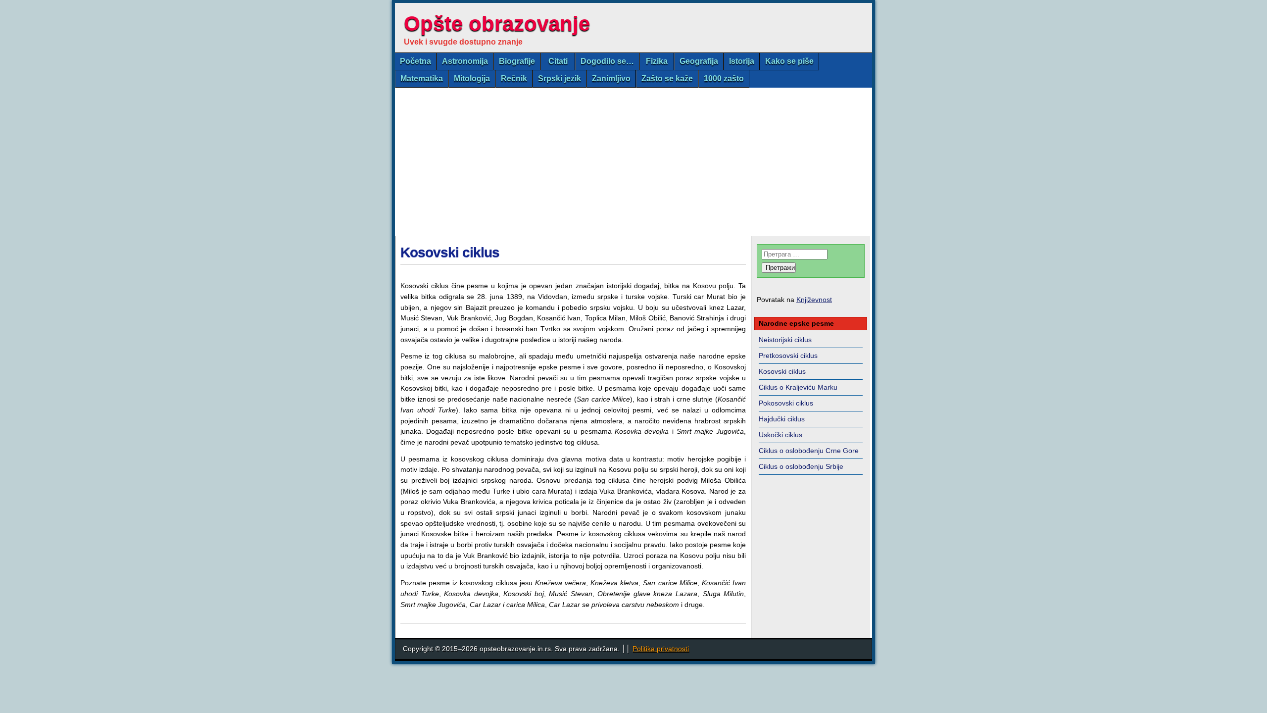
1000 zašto (724, 78)
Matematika (421, 78)
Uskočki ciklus (780, 435)
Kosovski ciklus (449, 252)
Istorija (741, 61)
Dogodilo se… (607, 61)
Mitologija (472, 78)
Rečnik (514, 78)
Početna (415, 61)
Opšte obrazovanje (497, 23)
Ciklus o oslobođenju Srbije (801, 466)
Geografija (699, 61)
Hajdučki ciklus (782, 419)
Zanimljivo (611, 78)
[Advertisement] (633, 162)
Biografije (517, 61)
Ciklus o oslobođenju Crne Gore (809, 451)
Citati (558, 61)
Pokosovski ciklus (786, 403)
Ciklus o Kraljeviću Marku (798, 387)
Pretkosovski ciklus (788, 355)
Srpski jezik (559, 78)
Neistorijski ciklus (785, 340)
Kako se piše (789, 61)
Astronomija (465, 61)
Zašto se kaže (667, 78)
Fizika (657, 61)
